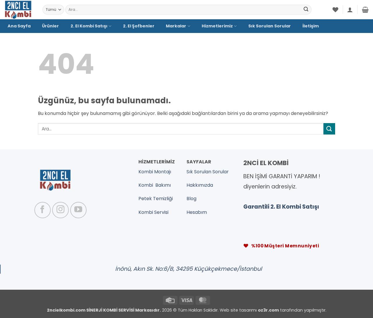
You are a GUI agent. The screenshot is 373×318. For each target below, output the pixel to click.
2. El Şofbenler (138, 26)
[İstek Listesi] (335, 9)
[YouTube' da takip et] (78, 210)
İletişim (310, 26)
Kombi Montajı (154, 171)
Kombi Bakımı (154, 185)
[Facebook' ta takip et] (42, 210)
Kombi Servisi (153, 212)
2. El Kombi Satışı (89, 26)
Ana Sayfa (19, 26)
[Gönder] (306, 10)
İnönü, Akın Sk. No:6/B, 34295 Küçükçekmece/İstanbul (188, 269)
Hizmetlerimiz (217, 26)
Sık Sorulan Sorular (269, 26)
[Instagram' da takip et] (60, 210)
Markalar (176, 26)
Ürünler (50, 26)
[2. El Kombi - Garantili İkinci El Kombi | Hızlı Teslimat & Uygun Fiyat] (19, 9)
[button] (350, 9)
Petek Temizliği (155, 198)
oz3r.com (268, 310)
